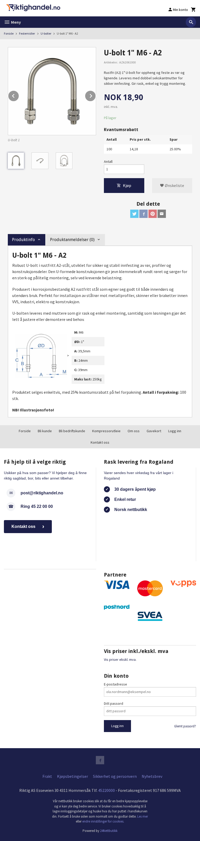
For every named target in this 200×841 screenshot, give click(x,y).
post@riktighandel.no (42, 493)
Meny (15, 22)
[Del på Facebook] (143, 214)
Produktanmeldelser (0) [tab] (72, 239)
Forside (9, 33)
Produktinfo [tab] (23, 239)
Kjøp (127, 185)
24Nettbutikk (108, 831)
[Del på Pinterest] (152, 214)
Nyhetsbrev (152, 776)
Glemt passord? (185, 726)
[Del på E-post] (162, 214)
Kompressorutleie (106, 431)
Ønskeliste (174, 185)
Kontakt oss (100, 442)
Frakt (47, 776)
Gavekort (154, 431)
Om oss (134, 431)
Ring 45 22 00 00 (37, 506)
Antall (108, 161)
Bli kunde (45, 431)
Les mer (142, 816)
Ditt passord (113, 703)
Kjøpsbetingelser (72, 776)
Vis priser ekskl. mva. (120, 659)
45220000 (106, 790)
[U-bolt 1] (52, 91)
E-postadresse (115, 684)
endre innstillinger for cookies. (103, 821)
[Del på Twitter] (134, 214)
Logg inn (174, 431)
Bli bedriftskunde (72, 431)
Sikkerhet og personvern (115, 776)
